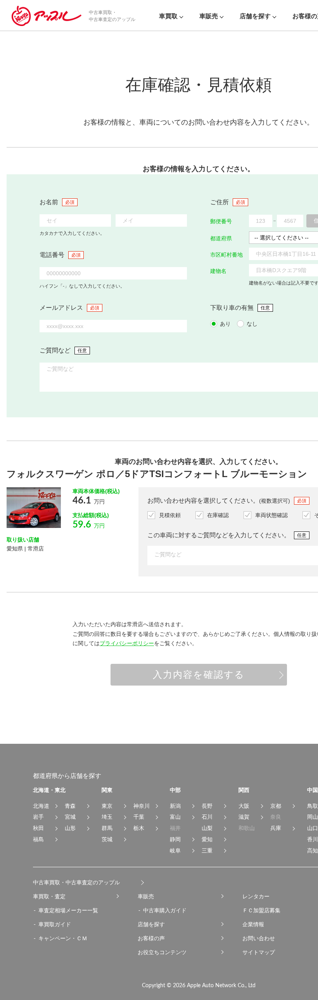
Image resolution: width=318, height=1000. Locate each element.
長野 (207, 806)
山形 (70, 828)
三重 (207, 850)
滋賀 (243, 817)
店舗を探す (151, 924)
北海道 (41, 806)
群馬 (107, 828)
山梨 (207, 828)
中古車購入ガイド (165, 910)
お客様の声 (151, 938)
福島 (38, 839)
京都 (275, 806)
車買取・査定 (49, 896)
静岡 (175, 839)
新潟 (175, 806)
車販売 (146, 896)
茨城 (107, 839)
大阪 (243, 806)
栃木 (138, 828)
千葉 (138, 817)
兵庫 (275, 828)
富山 (175, 817)
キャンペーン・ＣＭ (62, 938)
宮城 (70, 817)
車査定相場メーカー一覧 (68, 910)
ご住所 (219, 202)
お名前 (49, 202)
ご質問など (55, 350)
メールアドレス (61, 307)
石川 (207, 817)
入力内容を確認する (199, 674)
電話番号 (52, 255)
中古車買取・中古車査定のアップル (76, 882)
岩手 (38, 817)
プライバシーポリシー (127, 643)
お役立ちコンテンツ (162, 952)
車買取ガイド (54, 924)
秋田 (38, 828)
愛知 (207, 839)
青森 (70, 806)
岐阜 (175, 850)
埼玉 (107, 817)
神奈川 (141, 806)
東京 (107, 806)
